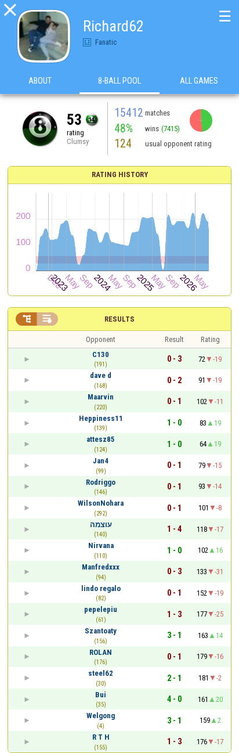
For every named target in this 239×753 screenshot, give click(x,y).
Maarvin (101, 396)
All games (199, 80)
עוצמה (101, 524)
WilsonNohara (101, 503)
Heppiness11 (101, 418)
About (40, 80)
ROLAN (100, 652)
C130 (100, 354)
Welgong (100, 715)
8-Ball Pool (119, 80)
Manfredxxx (100, 567)
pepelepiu (100, 609)
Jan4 (100, 460)
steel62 (100, 673)
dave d (100, 375)
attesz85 (100, 439)
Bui (100, 694)
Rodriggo (100, 482)
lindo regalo (101, 588)
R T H (101, 737)
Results (119, 319)
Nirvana (101, 545)
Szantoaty (101, 630)
